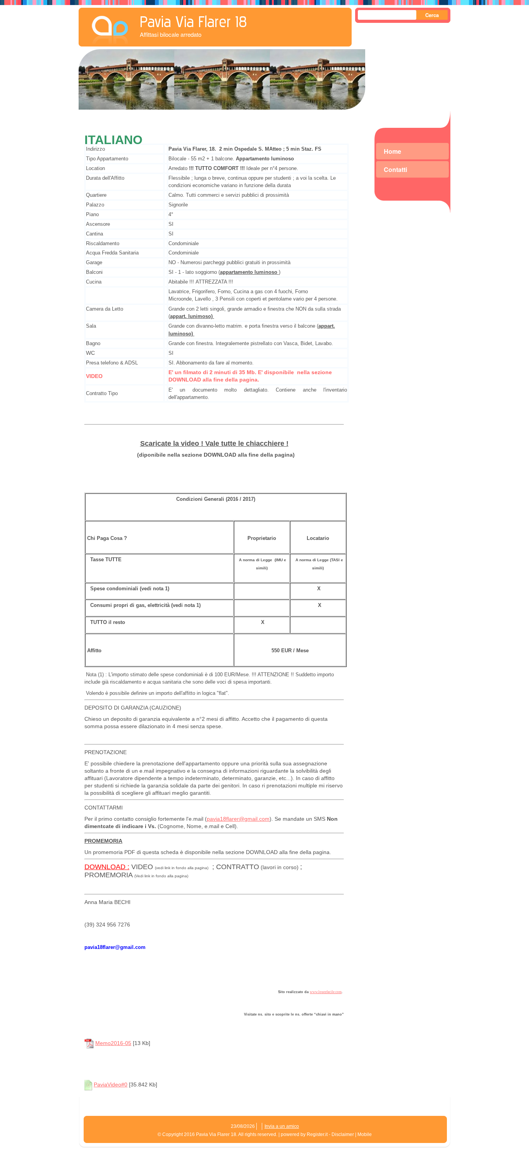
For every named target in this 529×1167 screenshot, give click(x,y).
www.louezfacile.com (326, 992)
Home (392, 151)
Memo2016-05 (113, 1043)
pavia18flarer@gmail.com (238, 819)
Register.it (317, 1134)
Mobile (364, 1134)
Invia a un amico (281, 1126)
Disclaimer (342, 1134)
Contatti (395, 169)
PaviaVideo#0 (110, 1084)
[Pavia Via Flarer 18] (109, 27)
